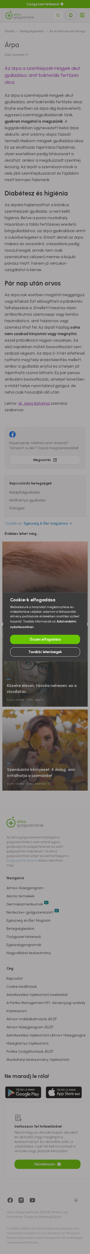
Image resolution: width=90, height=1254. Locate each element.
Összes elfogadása (45, 639)
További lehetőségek (45, 652)
